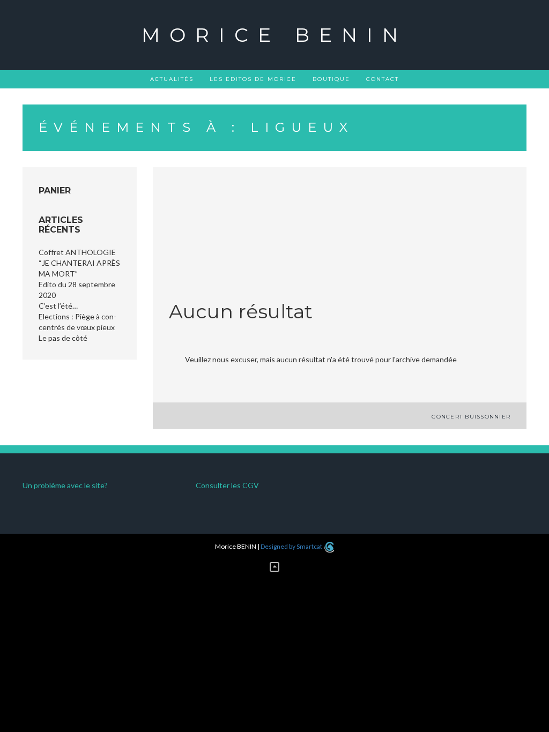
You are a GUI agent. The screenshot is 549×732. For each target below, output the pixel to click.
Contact (382, 79)
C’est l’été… (58, 305)
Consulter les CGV (227, 485)
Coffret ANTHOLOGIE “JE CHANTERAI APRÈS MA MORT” (79, 263)
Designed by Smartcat (292, 546)
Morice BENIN (274, 35)
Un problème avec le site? (65, 485)
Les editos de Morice (253, 79)
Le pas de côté (63, 337)
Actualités (172, 79)
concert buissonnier (471, 416)
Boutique (331, 79)
